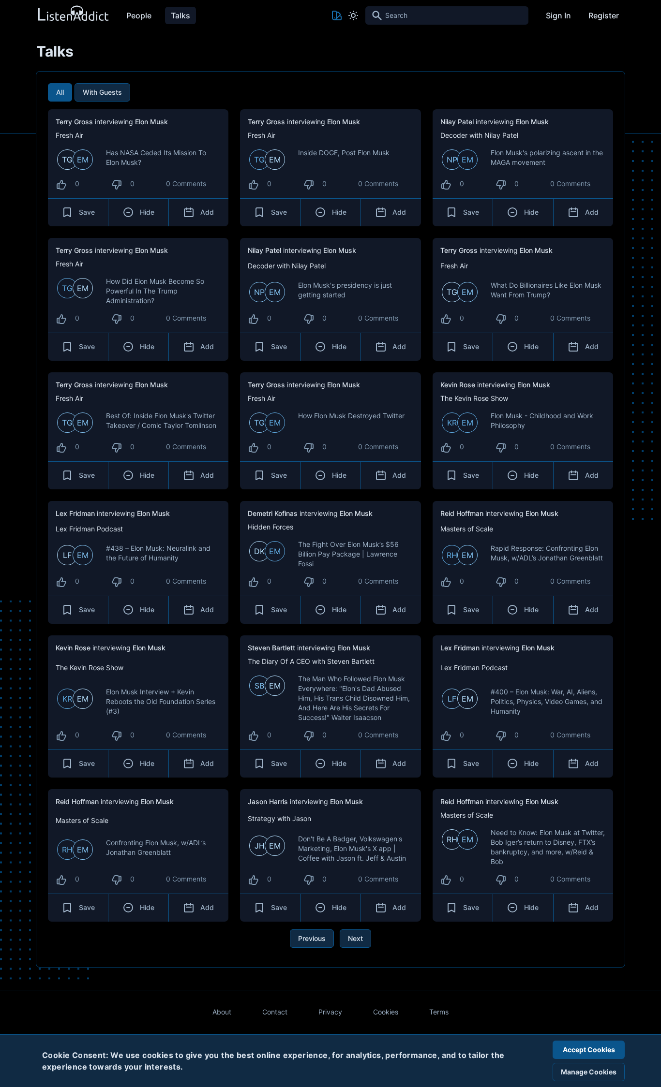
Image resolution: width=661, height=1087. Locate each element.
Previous (312, 938)
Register (603, 15)
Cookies (385, 1012)
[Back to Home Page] (72, 13)
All (60, 92)
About (221, 1012)
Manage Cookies (588, 1072)
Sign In (558, 15)
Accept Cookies (589, 1049)
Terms (439, 1012)
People (138, 15)
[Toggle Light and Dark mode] (353, 15)
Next (355, 938)
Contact (274, 1012)
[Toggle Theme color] (336, 15)
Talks (180, 15)
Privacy (330, 1012)
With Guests (102, 92)
